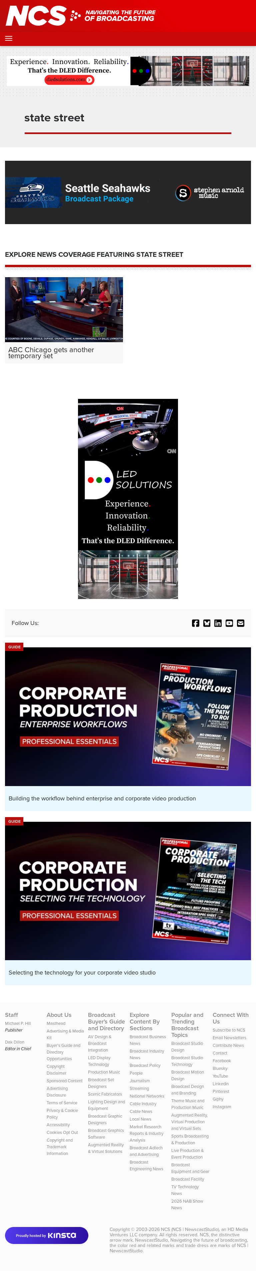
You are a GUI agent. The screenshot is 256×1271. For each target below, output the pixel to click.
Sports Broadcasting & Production (190, 1139)
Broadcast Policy (145, 1065)
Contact (220, 1053)
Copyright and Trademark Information (60, 1147)
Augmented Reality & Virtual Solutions (106, 1148)
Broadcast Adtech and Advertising (146, 1151)
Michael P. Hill (18, 1023)
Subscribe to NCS (229, 1030)
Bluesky (220, 1068)
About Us (59, 1015)
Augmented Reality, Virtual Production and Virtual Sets (189, 1122)
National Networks (147, 1096)
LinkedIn (221, 1084)
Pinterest (221, 1091)
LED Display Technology (99, 1061)
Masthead (56, 1023)
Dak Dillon (14, 1042)
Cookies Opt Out (62, 1132)
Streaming (139, 1088)
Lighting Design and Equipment (106, 1105)
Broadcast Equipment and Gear (190, 1168)
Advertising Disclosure (57, 1091)
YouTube (220, 1076)
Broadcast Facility (187, 1179)
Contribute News (228, 1045)
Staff (11, 1015)
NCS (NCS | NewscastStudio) (190, 1229)
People (136, 1073)
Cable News (141, 1111)
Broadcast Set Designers (101, 1083)
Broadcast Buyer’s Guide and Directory (106, 1022)
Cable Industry (143, 1104)
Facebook (222, 1061)
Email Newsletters (229, 1038)
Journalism (140, 1081)
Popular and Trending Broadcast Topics (187, 1025)
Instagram (222, 1107)
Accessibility (58, 1125)
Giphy (218, 1099)
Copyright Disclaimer (56, 1069)
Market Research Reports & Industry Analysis (146, 1133)
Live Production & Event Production (187, 1153)
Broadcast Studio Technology (187, 1061)
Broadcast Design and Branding (187, 1089)
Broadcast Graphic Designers (105, 1119)
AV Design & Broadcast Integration (99, 1043)
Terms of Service (62, 1103)
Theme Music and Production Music (187, 1104)
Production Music (104, 1072)
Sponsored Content (65, 1081)
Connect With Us (231, 1018)
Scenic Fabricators (105, 1094)
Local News (140, 1119)
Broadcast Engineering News (146, 1165)
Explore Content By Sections (145, 1022)
